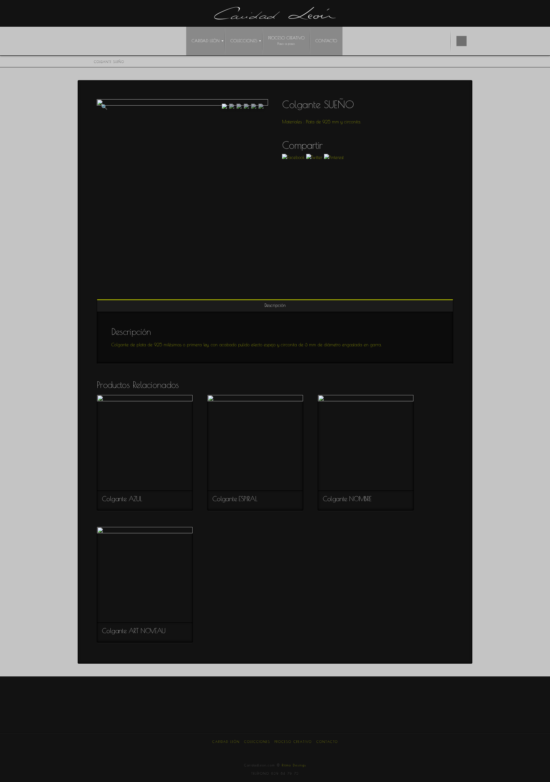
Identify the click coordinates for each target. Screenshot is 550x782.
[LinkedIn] (275, 750)
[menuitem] (205, 41)
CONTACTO (327, 742)
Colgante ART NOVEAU (134, 630)
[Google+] (260, 750)
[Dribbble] (304, 750)
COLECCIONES (257, 742)
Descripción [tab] (275, 305)
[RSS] (319, 750)
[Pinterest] (290, 750)
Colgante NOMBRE (347, 498)
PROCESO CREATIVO (293, 742)
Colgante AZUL (122, 498)
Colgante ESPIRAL (234, 498)
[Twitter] (245, 750)
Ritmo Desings (294, 765)
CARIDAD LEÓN (226, 742)
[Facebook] (230, 750)
